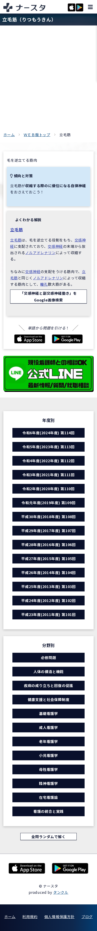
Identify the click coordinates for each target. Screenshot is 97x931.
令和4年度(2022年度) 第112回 (48, 460)
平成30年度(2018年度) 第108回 (48, 516)
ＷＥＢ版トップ (37, 134)
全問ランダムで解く (48, 836)
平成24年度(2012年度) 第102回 (48, 600)
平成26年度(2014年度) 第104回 (48, 572)
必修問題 (48, 657)
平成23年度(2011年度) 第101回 (48, 614)
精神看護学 (48, 783)
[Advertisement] (48, 80)
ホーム (9, 134)
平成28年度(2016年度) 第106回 (48, 544)
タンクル (60, 892)
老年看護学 (48, 741)
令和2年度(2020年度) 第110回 (48, 488)
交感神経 (55, 246)
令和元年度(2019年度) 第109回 (48, 502)
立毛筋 (16, 229)
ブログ (87, 916)
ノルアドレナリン (40, 252)
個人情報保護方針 (59, 916)
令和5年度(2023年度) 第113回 (48, 446)
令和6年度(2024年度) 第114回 (48, 432)
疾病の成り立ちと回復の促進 (48, 685)
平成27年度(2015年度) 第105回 (48, 558)
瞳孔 (44, 284)
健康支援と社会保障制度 (48, 699)
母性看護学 (48, 769)
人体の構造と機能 (48, 671)
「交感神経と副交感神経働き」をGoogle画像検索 (48, 296)
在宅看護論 (48, 797)
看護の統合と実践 (48, 811)
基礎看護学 (48, 713)
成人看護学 (48, 727)
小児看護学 (48, 755)
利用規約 (29, 916)
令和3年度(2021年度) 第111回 (48, 474)
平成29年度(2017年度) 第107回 (48, 530)
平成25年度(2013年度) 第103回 (48, 586)
